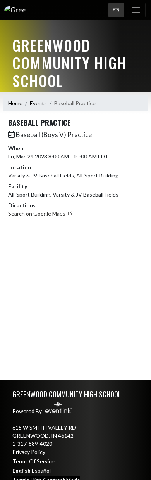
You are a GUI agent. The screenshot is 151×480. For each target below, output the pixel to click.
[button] (116, 10)
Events (38, 103)
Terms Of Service (33, 461)
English (21, 470)
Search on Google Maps (37, 213)
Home (15, 103)
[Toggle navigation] (136, 10)
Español (41, 470)
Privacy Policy (28, 452)
